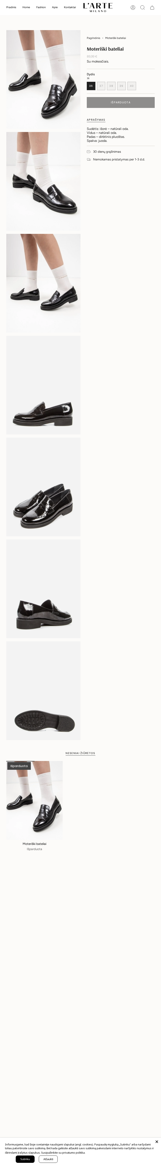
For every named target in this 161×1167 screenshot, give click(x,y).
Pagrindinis (93, 38)
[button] (26, 8)
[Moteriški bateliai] (34, 800)
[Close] (157, 1142)
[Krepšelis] (152, 7)
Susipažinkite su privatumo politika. (63, 1152)
